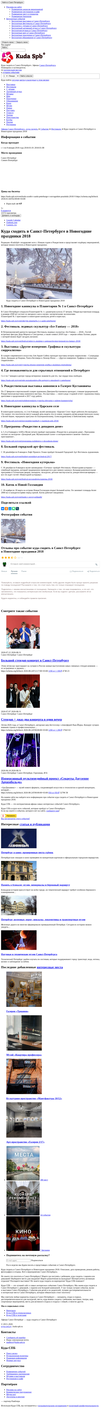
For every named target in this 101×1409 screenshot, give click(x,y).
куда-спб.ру (6, 1326)
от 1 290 (55, 730)
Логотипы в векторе (15, 1397)
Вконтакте (11, 1310)
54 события (45, 1215)
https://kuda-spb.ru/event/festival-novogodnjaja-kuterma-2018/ (27, 479)
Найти (4, 47)
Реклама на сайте (14, 1390)
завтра (22, 80)
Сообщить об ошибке (16, 1337)
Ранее (23, 571)
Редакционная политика (17, 1356)
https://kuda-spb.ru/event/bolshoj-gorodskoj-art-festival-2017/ (26, 456)
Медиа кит (11, 1394)
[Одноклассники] (6, 508)
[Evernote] (13, 508)
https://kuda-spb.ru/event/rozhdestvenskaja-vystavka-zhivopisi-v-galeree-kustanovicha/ (37, 400)
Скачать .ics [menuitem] (11, 225)
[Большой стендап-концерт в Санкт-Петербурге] (50, 632)
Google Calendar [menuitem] (13, 220)
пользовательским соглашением (52, 1406)
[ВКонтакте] (2, 508)
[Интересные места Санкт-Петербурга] (23, 1180)
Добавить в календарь (11, 216)
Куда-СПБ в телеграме (16, 1315)
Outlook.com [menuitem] (11, 222)
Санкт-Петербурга (47, 65)
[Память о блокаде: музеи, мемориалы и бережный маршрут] (19, 880)
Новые (4, 571)
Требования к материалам (17, 1374)
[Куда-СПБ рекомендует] (23, 1215)
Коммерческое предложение (19, 1392)
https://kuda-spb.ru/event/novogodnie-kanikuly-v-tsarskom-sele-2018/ (30, 421)
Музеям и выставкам (15, 1376)
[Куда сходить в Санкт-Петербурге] (30, 63)
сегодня (15, 80)
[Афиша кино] (23, 1250)
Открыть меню (8, 42)
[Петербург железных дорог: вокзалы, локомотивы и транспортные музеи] (19, 914)
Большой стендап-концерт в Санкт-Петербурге (35, 660)
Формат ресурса (13, 1360)
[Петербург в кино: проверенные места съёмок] (19, 847)
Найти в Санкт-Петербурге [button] (12, 2)
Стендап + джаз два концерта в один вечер (31, 719)
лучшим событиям (11, 72)
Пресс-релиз (11, 1353)
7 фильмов (45, 1250)
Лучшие (14, 571)
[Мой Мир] (10, 508)
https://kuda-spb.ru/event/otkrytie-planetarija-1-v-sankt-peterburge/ (28, 321)
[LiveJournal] (17, 508)
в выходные (31, 80)
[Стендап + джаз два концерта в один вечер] (50, 691)
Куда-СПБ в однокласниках (18, 1313)
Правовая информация (16, 1358)
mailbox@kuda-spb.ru (15, 1342)
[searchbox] (50, 47)
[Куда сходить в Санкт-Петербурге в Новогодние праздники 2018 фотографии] (13, 542)
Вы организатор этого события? (15, 819)
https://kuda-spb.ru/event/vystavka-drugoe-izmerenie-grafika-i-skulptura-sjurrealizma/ (36, 365)
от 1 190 (55, 671)
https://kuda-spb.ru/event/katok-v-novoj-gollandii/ (21, 497)
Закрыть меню (22, 42)
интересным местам (13, 70)
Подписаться (37, 1260)
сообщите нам (52, 811)
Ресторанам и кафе (14, 1379)
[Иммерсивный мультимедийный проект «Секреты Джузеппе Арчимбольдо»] (50, 750)
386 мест (44, 1180)
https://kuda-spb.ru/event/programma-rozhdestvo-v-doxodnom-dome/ (29, 441)
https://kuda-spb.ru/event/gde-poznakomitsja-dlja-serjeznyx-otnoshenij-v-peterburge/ (36, 380)
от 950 (53, 793)
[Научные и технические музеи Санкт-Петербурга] (19, 949)
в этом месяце (43, 80)
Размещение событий (16, 1371)
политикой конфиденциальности (84, 1406)
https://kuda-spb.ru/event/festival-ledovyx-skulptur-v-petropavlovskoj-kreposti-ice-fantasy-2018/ (40, 341)
